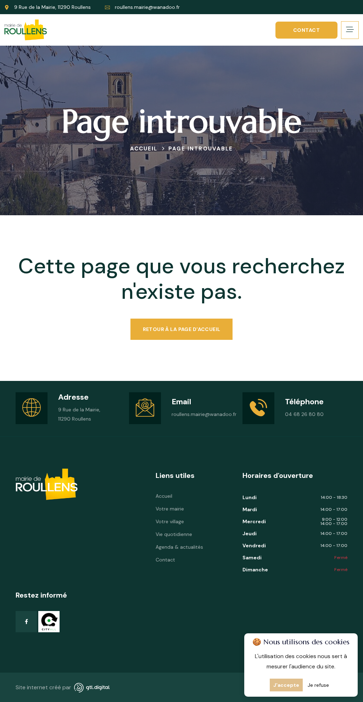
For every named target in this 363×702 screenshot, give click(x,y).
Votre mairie (170, 509)
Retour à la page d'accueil (181, 329)
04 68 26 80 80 (304, 414)
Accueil (164, 496)
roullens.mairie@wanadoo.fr (147, 7)
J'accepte (286, 685)
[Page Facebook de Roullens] (26, 621)
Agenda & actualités (179, 547)
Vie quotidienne (174, 534)
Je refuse (318, 685)
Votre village (170, 521)
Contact (306, 30)
